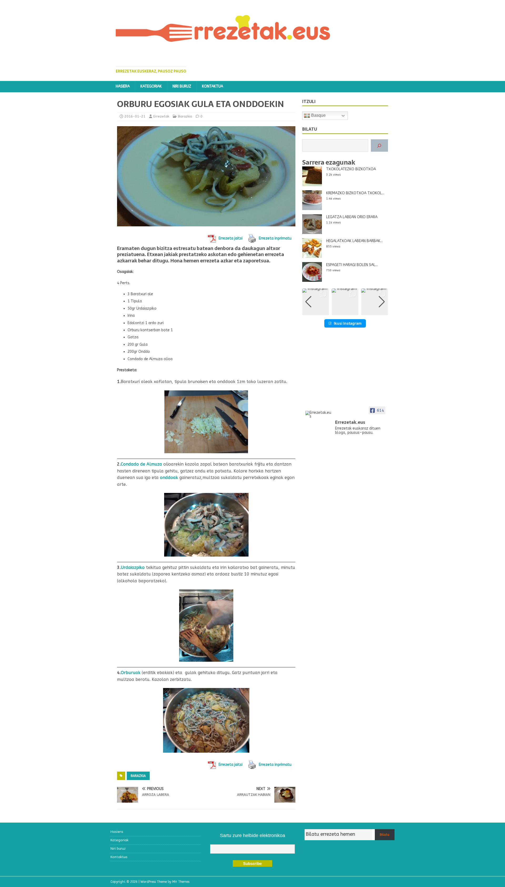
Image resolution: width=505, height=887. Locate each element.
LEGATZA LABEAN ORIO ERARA (351, 217)
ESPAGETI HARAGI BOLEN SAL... (352, 265)
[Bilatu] (379, 145)
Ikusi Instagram (348, 323)
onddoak (169, 477)
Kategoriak (151, 86)
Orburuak (130, 672)
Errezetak (161, 116)
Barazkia (185, 116)
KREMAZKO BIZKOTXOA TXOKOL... (355, 193)
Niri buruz (182, 86)
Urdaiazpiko (133, 567)
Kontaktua (212, 86)
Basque (318, 115)
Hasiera (123, 86)
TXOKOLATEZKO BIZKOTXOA (351, 169)
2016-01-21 (134, 116)
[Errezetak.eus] (318, 414)
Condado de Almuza (141, 464)
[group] (315, 301)
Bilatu (384, 835)
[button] (345, 311)
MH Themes (180, 882)
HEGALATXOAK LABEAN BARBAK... (354, 241)
